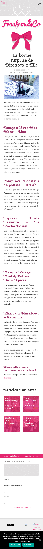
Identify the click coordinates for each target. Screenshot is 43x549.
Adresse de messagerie (13, 485)
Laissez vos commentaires (21, 72)
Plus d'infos (28, 545)
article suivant (31, 456)
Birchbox (7, 377)
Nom (6, 479)
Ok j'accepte (15, 545)
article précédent (11, 456)
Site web (7, 496)
